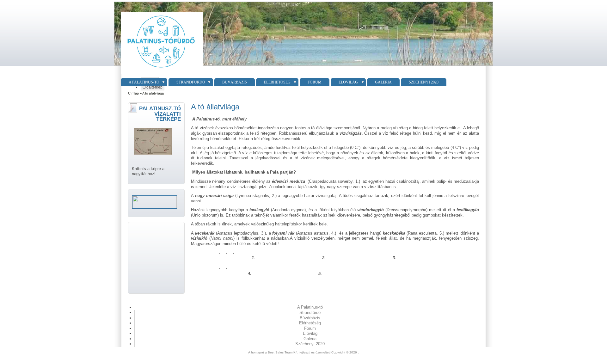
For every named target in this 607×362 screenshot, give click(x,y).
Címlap (133, 93)
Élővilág (348, 82)
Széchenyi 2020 (423, 82)
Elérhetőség (277, 82)
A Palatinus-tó (144, 82)
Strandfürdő (190, 82)
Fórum (315, 82)
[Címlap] (161, 73)
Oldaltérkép (152, 87)
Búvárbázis (234, 82)
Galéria (383, 82)
